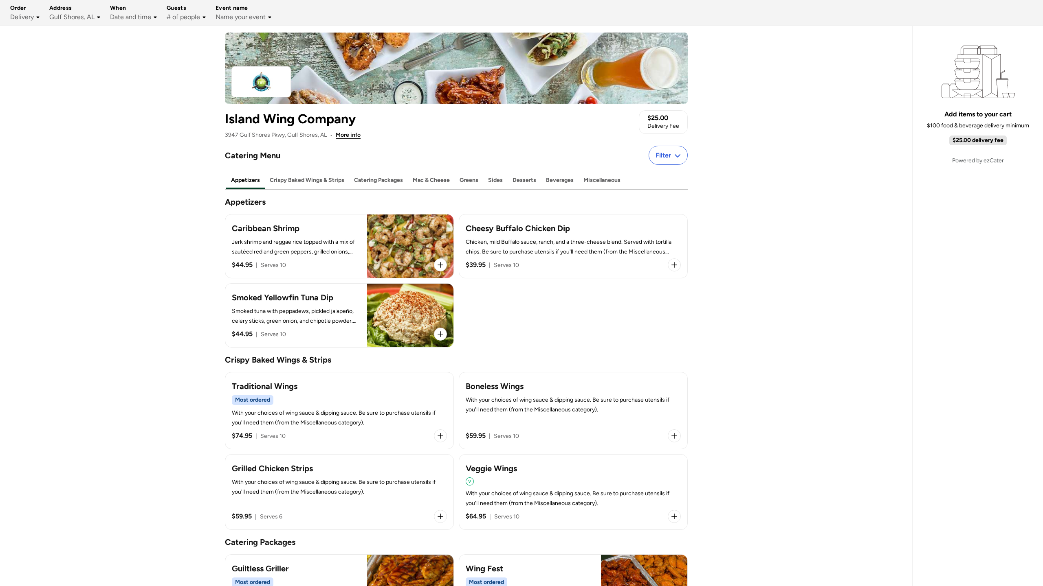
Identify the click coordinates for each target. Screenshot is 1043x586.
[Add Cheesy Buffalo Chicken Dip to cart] (674, 264)
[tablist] (456, 180)
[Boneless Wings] (573, 410)
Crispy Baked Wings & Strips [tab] (307, 180)
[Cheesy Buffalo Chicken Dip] (573, 246)
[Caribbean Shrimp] (339, 246)
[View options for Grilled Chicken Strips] (440, 516)
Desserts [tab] (524, 180)
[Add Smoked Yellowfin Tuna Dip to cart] (440, 334)
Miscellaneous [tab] (602, 180)
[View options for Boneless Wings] (674, 435)
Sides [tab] (495, 180)
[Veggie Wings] (573, 492)
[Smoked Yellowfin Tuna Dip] (339, 315)
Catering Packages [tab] (378, 180)
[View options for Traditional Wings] (440, 435)
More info (348, 134)
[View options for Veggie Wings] (674, 516)
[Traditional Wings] (339, 410)
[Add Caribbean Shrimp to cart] (440, 264)
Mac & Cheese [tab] (431, 180)
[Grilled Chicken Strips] (339, 492)
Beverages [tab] (560, 180)
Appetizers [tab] (245, 180)
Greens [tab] (469, 180)
